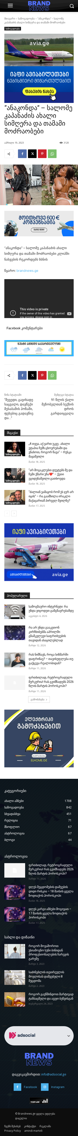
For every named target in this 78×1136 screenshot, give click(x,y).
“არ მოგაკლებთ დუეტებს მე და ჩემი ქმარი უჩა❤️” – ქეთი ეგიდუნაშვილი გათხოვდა (50, 474)
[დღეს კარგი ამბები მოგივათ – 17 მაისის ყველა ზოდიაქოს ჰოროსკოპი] (14, 914)
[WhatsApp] (52, 153)
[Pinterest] (42, 153)
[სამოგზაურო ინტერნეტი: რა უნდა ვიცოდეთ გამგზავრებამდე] (14, 612)
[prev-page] (7, 513)
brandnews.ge (27, 271)
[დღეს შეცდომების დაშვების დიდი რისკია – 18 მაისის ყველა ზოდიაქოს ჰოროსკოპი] (14, 892)
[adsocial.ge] (23, 1043)
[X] (32, 153)
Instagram (57, 1087)
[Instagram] (45, 1087)
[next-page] (14, 513)
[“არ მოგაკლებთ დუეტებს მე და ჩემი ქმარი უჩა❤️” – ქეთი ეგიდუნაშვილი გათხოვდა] (14, 475)
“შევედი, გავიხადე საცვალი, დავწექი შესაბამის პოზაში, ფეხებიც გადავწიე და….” (18, 409)
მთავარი (9, 18)
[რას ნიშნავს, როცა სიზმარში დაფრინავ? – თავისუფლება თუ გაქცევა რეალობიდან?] (14, 660)
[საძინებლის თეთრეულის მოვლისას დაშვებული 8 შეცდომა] (14, 977)
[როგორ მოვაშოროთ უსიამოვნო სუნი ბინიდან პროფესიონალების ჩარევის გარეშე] (14, 951)
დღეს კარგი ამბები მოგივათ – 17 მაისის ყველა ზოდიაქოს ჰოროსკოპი (50, 913)
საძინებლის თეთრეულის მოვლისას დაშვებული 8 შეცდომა (46, 976)
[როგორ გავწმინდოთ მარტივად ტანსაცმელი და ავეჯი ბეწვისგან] (14, 999)
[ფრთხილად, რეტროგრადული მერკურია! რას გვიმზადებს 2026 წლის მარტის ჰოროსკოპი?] (14, 682)
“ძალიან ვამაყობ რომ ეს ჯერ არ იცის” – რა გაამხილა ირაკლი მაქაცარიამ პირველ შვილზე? (51, 496)
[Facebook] (22, 153)
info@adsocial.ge (53, 1074)
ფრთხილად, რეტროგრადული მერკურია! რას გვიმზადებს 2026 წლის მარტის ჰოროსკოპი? (51, 682)
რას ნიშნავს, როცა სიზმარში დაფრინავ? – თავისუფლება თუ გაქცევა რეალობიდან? (51, 659)
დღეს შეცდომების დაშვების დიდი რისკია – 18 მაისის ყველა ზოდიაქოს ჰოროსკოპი (51, 891)
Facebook (30, 1087)
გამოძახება (37, 699)
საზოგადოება (26, 18)
